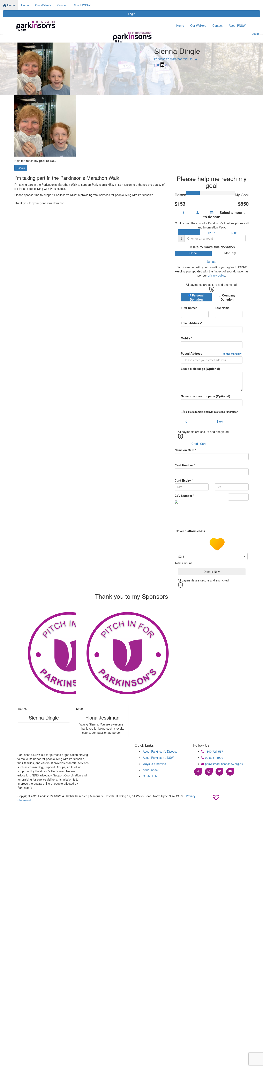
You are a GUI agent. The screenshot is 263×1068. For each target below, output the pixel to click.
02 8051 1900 (213, 757)
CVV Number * (184, 496)
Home (10, 5)
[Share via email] (162, 64)
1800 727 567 (213, 751)
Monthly (230, 253)
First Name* (189, 308)
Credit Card (198, 444)
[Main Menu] (1, 34)
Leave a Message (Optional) (200, 369)
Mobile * (186, 338)
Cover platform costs (191, 531)
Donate (21, 168)
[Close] (261, 34)
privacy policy (216, 275)
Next (220, 421)
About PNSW (82, 5)
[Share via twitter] (158, 65)
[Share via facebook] (155, 65)
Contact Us (150, 776)
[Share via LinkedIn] (166, 65)
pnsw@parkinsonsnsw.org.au (223, 764)
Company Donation (228, 297)
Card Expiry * (184, 480)
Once (193, 253)
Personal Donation (197, 297)
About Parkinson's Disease (160, 751)
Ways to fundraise (154, 764)
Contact (62, 5)
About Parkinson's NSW (158, 757)
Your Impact (150, 770)
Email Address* (191, 323)
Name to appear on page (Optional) (205, 396)
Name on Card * (185, 450)
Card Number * (185, 465)
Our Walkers (43, 5)
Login (131, 14)
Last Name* (223, 308)
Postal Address (211, 353)
